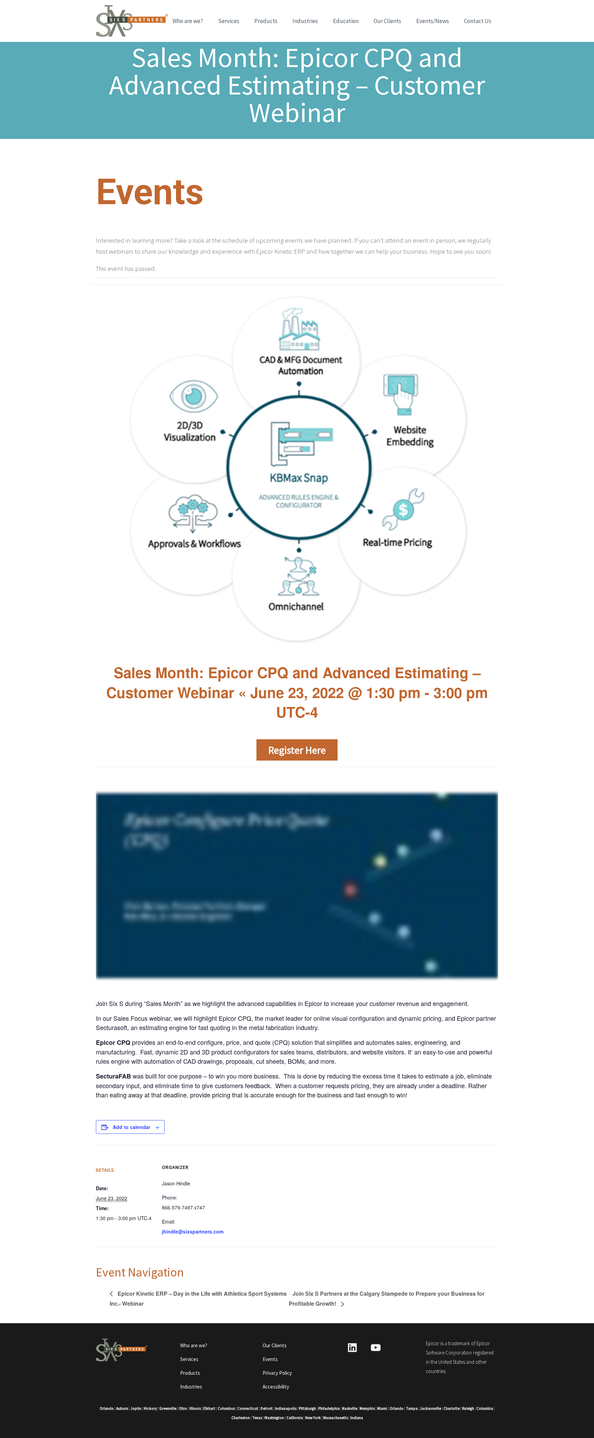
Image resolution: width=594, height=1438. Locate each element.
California (294, 1417)
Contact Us (477, 21)
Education (346, 21)
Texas (257, 1417)
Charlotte (451, 1408)
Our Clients (387, 21)
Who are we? (188, 21)
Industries (305, 21)
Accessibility (276, 1386)
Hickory (150, 1408)
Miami (382, 1408)
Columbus (226, 1408)
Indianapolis (285, 1408)
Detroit (267, 1408)
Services (228, 21)
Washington (274, 1417)
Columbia (484, 1408)
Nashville (349, 1408)
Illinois (195, 1408)
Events (270, 1359)
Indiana (356, 1417)
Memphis (367, 1408)
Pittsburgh (307, 1408)
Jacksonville (430, 1408)
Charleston (240, 1417)
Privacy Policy (277, 1373)
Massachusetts (335, 1417)
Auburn (122, 1408)
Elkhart (209, 1408)
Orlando (107, 1408)
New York (313, 1417)
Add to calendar (131, 1127)
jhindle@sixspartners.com (192, 1231)
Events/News (432, 21)
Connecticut (247, 1408)
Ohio (183, 1408)
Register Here (297, 749)
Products (265, 21)
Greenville (167, 1408)
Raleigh (468, 1408)
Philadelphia (329, 1408)
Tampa (412, 1408)
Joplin (136, 1408)
